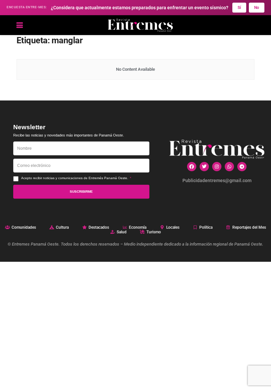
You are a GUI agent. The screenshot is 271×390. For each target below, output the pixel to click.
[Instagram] (216, 166)
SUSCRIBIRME (81, 191)
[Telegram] (242, 166)
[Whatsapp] (229, 166)
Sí (239, 7)
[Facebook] (191, 166)
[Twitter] (204, 166)
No (256, 7)
